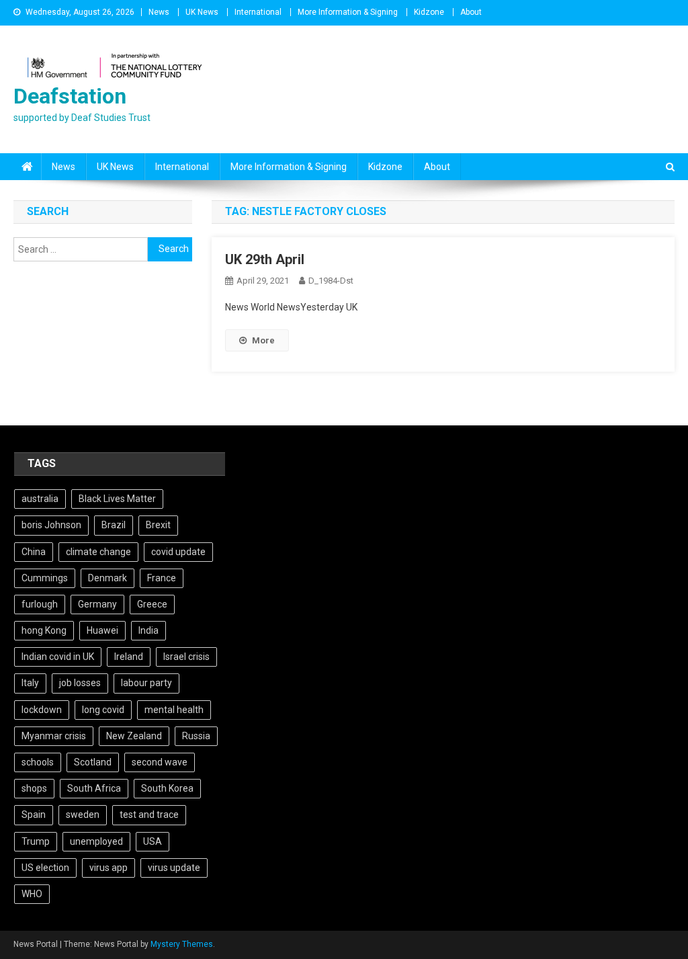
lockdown (42, 709)
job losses (80, 682)
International (258, 12)
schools (38, 762)
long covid (103, 709)
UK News (201, 12)
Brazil (113, 524)
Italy (30, 682)
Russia (196, 736)
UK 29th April (264, 259)
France (161, 578)
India (148, 630)
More (263, 340)
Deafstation (69, 96)
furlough (40, 604)
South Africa (94, 788)
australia (40, 498)
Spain (34, 814)
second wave (159, 762)
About (471, 12)
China (34, 551)
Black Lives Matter (117, 498)
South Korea (167, 788)
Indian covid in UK (58, 656)
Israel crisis (186, 656)
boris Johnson (51, 524)
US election (45, 867)
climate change (98, 551)
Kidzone (429, 12)
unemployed (96, 841)
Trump (36, 841)
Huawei (102, 630)
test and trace (149, 814)
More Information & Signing (348, 12)
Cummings (45, 578)
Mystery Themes (181, 944)
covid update (178, 551)
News (158, 12)
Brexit (158, 524)
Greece (152, 604)
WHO (32, 893)
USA (152, 841)
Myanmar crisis (54, 736)
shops (34, 788)
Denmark (107, 578)
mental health (174, 709)
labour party (146, 682)
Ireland (128, 656)
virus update (174, 867)
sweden (82, 814)
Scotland (93, 762)
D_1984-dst (330, 281)
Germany (97, 604)
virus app (108, 867)
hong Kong (44, 630)
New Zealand (134, 736)
